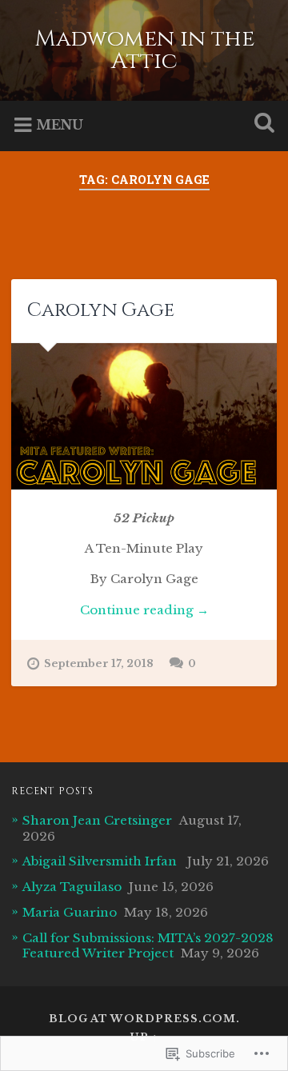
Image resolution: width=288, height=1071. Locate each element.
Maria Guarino (69, 912)
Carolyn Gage (100, 310)
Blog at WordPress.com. (144, 1019)
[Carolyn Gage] (143, 416)
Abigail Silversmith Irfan (101, 861)
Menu (59, 125)
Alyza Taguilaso (72, 886)
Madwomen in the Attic (144, 50)
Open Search (261, 124)
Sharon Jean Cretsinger (97, 820)
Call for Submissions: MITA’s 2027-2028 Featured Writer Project (148, 945)
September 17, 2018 (99, 663)
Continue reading (117, 610)
